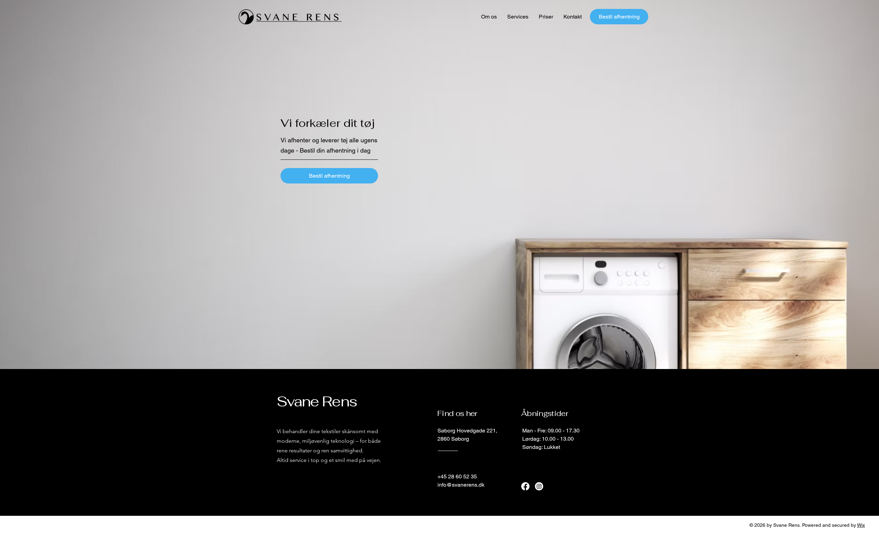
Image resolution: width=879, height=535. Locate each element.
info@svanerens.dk (460, 485)
